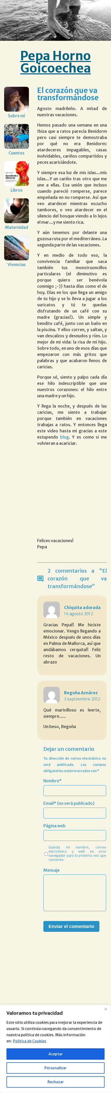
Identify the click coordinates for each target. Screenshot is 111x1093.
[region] (55, 1049)
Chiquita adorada (82, 607)
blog (64, 437)
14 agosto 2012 (78, 613)
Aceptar (56, 1054)
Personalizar (55, 1068)
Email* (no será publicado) (68, 803)
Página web (54, 825)
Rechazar (55, 1082)
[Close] (105, 1009)
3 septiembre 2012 (82, 698)
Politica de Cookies (29, 1041)
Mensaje (51, 870)
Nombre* (52, 780)
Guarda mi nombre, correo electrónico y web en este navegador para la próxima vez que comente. (77, 853)
